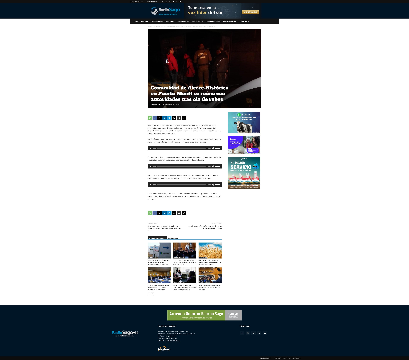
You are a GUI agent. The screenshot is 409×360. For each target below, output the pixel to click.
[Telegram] (169, 118)
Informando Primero (159, 26)
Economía (150, 257)
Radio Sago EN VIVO (152, 1)
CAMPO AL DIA (203, 257)
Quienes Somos (229, 21)
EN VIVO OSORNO (265, 358)
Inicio (149, 26)
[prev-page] (149, 293)
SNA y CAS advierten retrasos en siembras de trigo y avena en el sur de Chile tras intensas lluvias (210, 262)
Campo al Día (197, 21)
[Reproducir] (150, 148)
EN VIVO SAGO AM (294, 358)
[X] (176, 1)
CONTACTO (245, 21)
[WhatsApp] (150, 118)
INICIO (136, 21)
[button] (163, 1)
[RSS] (173, 1)
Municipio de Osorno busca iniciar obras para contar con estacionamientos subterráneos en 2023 (164, 228)
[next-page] (152, 293)
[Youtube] (180, 1)
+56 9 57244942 (171, 338)
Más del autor (173, 238)
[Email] (174, 118)
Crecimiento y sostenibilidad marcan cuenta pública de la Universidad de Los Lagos (209, 287)
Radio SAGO (156, 104)
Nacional (170, 21)
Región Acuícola (213, 21)
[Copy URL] (184, 118)
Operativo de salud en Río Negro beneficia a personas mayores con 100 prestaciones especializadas (184, 287)
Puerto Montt (157, 21)
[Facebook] (166, 1)
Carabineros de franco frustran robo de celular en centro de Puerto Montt (205, 227)
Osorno (144, 21)
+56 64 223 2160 (170, 336)
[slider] (218, 148)
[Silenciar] (213, 148)
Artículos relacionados (157, 238)
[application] (185, 148)
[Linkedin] (164, 118)
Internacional (183, 21)
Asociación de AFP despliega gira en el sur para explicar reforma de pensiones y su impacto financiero (159, 262)
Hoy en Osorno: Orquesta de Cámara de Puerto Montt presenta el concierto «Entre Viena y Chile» (184, 262)
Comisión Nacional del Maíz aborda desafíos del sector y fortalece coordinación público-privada (158, 287)
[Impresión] (179, 118)
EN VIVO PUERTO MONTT (279, 358)
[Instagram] (169, 1)
